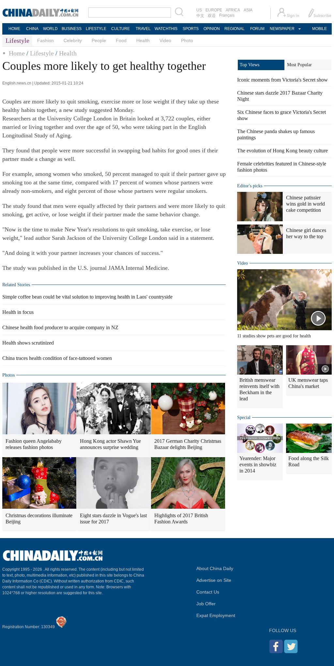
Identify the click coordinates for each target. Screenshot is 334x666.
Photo (187, 40)
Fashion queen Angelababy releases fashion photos (34, 444)
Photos (8, 375)
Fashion (45, 40)
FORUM (257, 28)
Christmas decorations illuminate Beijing (39, 518)
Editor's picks (249, 185)
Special (243, 417)
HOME (14, 28)
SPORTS (191, 28)
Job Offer (206, 603)
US (199, 10)
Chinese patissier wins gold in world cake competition (305, 204)
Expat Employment (215, 615)
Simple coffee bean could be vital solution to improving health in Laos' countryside (87, 297)
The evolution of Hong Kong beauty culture (282, 150)
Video (165, 40)
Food (121, 40)
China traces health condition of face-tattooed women (57, 358)
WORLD (50, 28)
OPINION (212, 28)
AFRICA (233, 10)
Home (17, 53)
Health (143, 40)
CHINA (32, 28)
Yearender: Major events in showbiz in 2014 (257, 464)
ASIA (248, 10)
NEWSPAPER (282, 28)
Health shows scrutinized (28, 343)
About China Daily (214, 568)
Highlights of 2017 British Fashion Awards (181, 518)
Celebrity (73, 40)
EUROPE (213, 10)
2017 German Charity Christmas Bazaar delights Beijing (187, 444)
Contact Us (207, 592)
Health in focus (18, 312)
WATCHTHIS (166, 28)
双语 (212, 15)
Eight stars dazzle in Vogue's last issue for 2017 (113, 518)
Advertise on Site (213, 580)
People (99, 40)
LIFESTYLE (96, 28)
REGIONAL (234, 28)
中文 (200, 15)
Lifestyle (42, 53)
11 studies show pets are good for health (274, 335)
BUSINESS (72, 28)
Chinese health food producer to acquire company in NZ (60, 327)
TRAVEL (143, 28)
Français (227, 15)
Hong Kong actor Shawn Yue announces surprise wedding (110, 444)
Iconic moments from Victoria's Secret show (282, 80)
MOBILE (319, 28)
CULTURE (120, 28)
